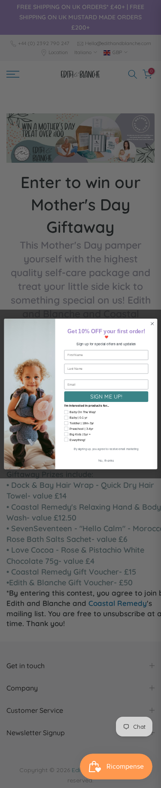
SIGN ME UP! (106, 396)
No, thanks (106, 460)
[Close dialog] (152, 323)
